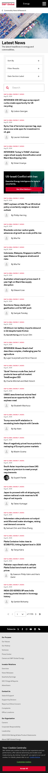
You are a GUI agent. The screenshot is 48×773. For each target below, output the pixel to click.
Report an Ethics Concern (11, 704)
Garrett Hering (12, 335)
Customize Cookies (24, 762)
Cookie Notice (35, 757)
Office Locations (8, 712)
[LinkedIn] (35, 629)
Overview (5, 669)
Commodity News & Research (15, 11)
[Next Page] (35, 614)
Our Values (6, 642)
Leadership (6, 731)
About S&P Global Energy (11, 739)
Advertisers (6, 685)
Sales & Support (8, 696)
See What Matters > (24, 189)
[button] (24, 60)
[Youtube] (31, 629)
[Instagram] (26, 629)
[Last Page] (40, 614)
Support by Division (9, 700)
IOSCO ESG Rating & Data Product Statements (19, 735)
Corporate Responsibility (11, 727)
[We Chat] (39, 629)
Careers (5, 723)
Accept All (24, 768)
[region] (24, 757)
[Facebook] (22, 629)
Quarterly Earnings (9, 677)
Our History (6, 646)
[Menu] (44, 4)
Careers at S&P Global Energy (13, 658)
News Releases (7, 673)
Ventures (5, 650)
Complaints (6, 708)
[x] (18, 629)
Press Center (6, 654)
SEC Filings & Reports (10, 681)
